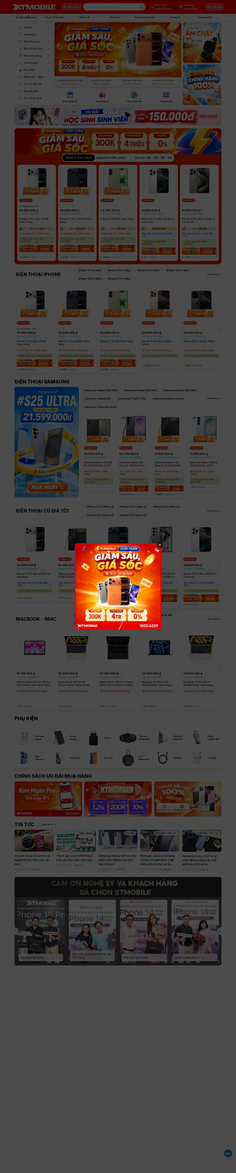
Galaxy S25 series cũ (100, 515)
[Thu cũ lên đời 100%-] (187, 799)
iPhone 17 (175, 17)
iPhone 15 (115, 17)
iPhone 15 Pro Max (148, 270)
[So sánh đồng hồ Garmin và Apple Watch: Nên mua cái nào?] (34, 841)
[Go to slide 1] (114, 73)
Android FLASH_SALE (110, 157)
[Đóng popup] (159, 544)
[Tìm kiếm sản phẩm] (141, 7)
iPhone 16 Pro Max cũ (133, 506)
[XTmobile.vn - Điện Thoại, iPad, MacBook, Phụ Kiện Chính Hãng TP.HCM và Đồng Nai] (34, 7)
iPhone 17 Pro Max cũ (100, 506)
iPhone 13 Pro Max (90, 278)
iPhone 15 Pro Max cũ (166, 506)
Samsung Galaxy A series (168, 398)
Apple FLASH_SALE (78, 157)
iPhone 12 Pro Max (119, 278)
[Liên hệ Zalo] (228, 1153)
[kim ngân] (48, 799)
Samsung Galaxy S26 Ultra (101, 390)
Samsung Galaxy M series (100, 406)
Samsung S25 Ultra (145, 17)
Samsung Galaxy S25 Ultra (140, 390)
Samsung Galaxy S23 (98, 398)
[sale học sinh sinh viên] (118, 116)
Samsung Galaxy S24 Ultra (180, 390)
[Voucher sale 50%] (118, 799)
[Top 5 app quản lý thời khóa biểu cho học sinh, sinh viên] (76, 841)
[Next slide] (221, 931)
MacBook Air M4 (162, 615)
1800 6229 (160, 5)
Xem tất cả (212, 274)
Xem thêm (212, 619)
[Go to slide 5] (120, 73)
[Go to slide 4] (119, 73)
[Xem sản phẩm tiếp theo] (219, 213)
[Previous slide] (15, 931)
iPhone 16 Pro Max (119, 270)
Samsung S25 (205, 17)
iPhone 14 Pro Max (177, 270)
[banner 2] (202, 42)
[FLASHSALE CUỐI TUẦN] (118, 54)
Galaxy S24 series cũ (133, 515)
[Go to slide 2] (116, 73)
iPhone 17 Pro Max (54, 17)
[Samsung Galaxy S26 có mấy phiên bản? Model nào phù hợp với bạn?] (118, 841)
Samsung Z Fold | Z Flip (131, 398)
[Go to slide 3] (117, 73)
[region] (118, 213)
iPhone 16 (84, 17)
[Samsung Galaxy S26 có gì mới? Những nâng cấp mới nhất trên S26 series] (201, 841)
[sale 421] (118, 586)
